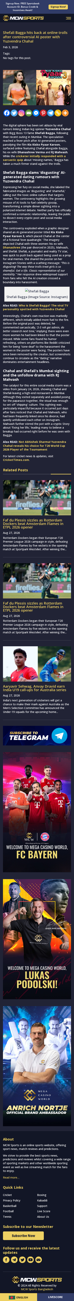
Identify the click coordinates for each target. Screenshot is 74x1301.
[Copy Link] (56, 113)
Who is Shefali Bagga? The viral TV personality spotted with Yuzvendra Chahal (35, 307)
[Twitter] (13, 113)
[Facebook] (5, 113)
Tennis (7, 1216)
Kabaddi (42, 1200)
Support (42, 1206)
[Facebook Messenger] (35, 113)
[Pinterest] (42, 113)
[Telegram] (49, 113)
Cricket (7, 1195)
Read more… (11, 1177)
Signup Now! (58, 6)
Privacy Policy (11, 1200)
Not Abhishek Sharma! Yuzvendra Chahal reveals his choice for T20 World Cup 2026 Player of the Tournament (34, 445)
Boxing (41, 1195)
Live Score (43, 1211)
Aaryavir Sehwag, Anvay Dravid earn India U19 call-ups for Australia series (34, 688)
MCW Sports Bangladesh (37, 1289)
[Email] (27, 113)
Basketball (9, 1206)
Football (8, 1211)
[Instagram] (20, 113)
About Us (43, 1216)
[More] (64, 113)
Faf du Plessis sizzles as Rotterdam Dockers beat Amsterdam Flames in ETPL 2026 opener (33, 523)
